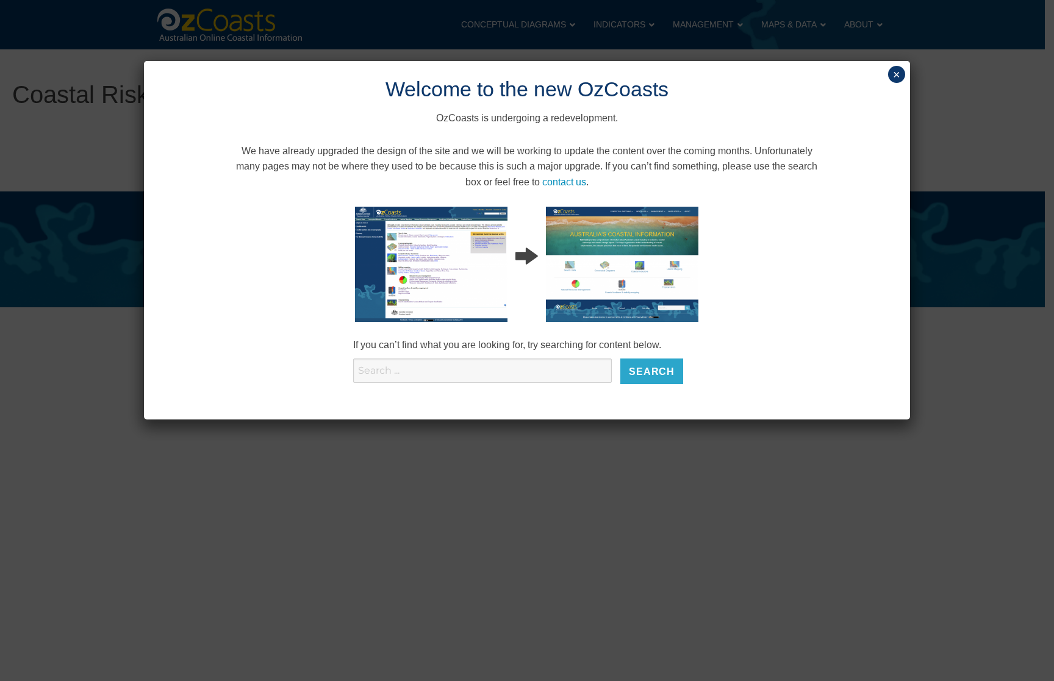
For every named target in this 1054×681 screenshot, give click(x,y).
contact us (564, 182)
